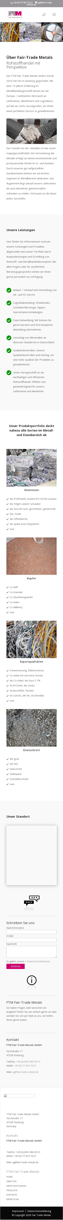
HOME (9, 1176)
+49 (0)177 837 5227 (25, 1065)
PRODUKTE (11, 1190)
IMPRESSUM (12, 1199)
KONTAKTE (11, 1194)
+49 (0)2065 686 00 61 (28, 1061)
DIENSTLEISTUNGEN (16, 1185)
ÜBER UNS (11, 1181)
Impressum (18, 1211)
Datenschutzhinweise (38, 961)
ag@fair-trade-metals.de (25, 1072)
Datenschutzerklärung (39, 1211)
